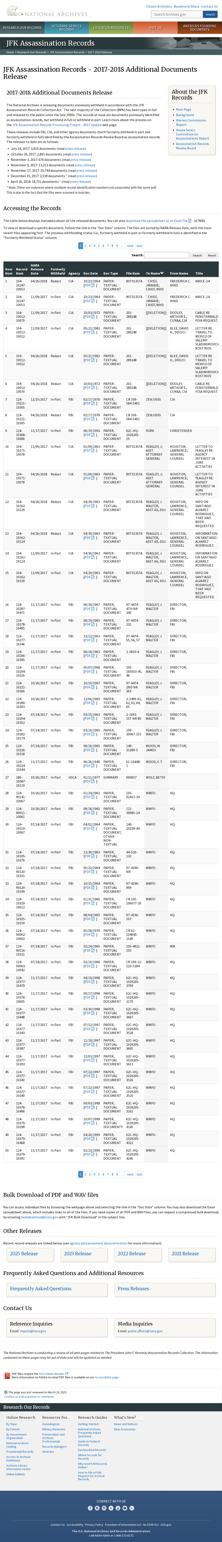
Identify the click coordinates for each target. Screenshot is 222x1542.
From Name (179, 273)
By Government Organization (16, 1436)
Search (210, 14)
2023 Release (77, 1253)
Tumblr (111, 1508)
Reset (212, 255)
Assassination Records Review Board (192, 146)
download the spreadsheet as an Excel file (157, 220)
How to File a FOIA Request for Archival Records (91, 1475)
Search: (137, 255)
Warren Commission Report (191, 122)
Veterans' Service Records (67, 28)
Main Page (183, 109)
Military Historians (53, 1429)
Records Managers (54, 1447)
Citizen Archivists (159, 6)
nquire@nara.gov (33, 1331)
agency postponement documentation (98, 1243)
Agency (74, 273)
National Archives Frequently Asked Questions (89, 1432)
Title (199, 273)
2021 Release (185, 1253)
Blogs (124, 1508)
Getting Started (88, 1424)
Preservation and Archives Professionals (53, 1437)
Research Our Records (22, 27)
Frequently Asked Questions (40, 1288)
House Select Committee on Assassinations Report (192, 134)
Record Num (21, 271)
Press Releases (133, 1288)
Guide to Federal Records (89, 1443)
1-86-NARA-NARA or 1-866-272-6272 (111, 1535)
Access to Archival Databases (18, 1458)
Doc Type (110, 273)
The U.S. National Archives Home (47, 10)
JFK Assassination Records (67, 52)
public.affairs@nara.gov (145, 1331)
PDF (88, 285)
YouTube (118, 1508)
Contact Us (209, 6)
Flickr (131, 1508)
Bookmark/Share (186, 6)
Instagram (104, 1508)
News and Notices (126, 1424)
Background (185, 115)
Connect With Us (111, 1501)
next (130, 245)
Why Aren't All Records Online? (92, 1465)
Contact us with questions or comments (29, 1397)
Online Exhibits (15, 1474)
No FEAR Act (151, 1525)
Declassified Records (92, 1450)
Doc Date (90, 273)
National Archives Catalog (17, 1445)
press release (75, 148)
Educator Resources (111, 27)
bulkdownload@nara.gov (39, 1217)
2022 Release (132, 1253)
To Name (153, 273)
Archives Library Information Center (18, 1467)
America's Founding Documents (199, 28)
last (139, 245)
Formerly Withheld (58, 271)
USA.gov (166, 1525)
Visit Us (155, 27)
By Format (13, 1429)
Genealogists (51, 1424)
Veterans (48, 1452)
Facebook (90, 1508)
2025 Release (24, 1253)
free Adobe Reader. (52, 1374)
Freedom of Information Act (123, 1525)
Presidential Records (20, 1452)
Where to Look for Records (90, 1456)
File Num (133, 273)
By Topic (11, 1424)
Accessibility (75, 1525)
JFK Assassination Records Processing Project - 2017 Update (57, 125)
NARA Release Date (37, 269)
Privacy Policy (94, 1525)
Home (10, 52)
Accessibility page (107, 1377)
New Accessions (124, 1429)
